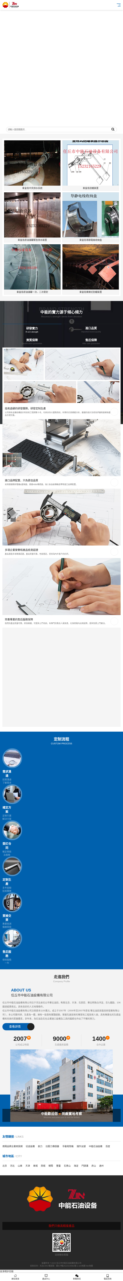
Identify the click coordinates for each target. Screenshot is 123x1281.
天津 (27, 1165)
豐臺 (58, 1165)
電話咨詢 (107, 1279)
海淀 (76, 1165)
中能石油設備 (95, 1146)
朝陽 (51, 1165)
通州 (101, 1165)
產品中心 (46, 1279)
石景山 (67, 1165)
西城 (43, 1165)
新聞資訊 (77, 1279)
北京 (4, 1165)
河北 (12, 1165)
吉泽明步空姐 (6, 1271)
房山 (93, 1165)
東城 (35, 1165)
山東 (20, 1165)
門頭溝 (85, 1165)
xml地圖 (81, 1266)
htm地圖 (89, 1266)
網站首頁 (15, 1279)
